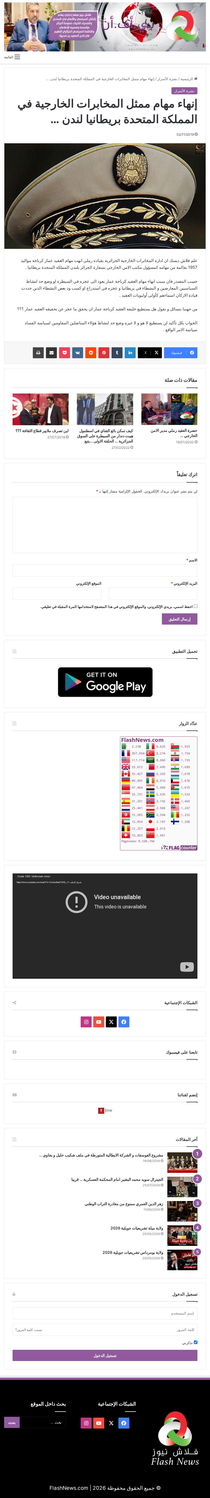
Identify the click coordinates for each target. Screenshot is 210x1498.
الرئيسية (187, 79)
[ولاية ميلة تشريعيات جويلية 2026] (182, 1235)
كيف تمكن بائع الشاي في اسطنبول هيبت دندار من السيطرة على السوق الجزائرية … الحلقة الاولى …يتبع (105, 435)
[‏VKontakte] (77, 352)
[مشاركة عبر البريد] (51, 352)
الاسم (191, 560)
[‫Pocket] (64, 352)
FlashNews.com (68, 1488)
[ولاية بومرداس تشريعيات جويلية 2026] (182, 1260)
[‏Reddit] (90, 352)
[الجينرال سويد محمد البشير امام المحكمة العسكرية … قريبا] (182, 1187)
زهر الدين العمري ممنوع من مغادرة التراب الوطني (124, 1203)
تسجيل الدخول (105, 1355)
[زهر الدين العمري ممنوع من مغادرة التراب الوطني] (182, 1211)
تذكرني (188, 1342)
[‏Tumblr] (117, 352)
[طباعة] (38, 352)
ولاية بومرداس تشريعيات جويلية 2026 (133, 1252)
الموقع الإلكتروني (88, 583)
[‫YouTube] (98, 1021)
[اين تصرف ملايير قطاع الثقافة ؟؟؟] (41, 409)
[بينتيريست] (103, 352)
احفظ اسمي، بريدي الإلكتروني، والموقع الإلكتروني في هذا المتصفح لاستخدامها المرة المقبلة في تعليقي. (116, 606)
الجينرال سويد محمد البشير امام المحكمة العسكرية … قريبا (117, 1179)
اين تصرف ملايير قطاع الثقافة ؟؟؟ (42, 430)
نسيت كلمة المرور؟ (28, 1330)
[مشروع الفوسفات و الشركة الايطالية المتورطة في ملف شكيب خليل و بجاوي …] (182, 1162)
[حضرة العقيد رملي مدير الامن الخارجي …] (169, 409)
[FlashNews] (105, 26)
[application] (105, 926)
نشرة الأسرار (167, 79)
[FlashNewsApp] (105, 682)
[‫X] (111, 1021)
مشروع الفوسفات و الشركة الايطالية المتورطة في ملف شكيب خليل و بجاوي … (101, 1155)
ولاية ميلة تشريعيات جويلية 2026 (136, 1228)
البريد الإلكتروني (184, 583)
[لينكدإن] (130, 352)
